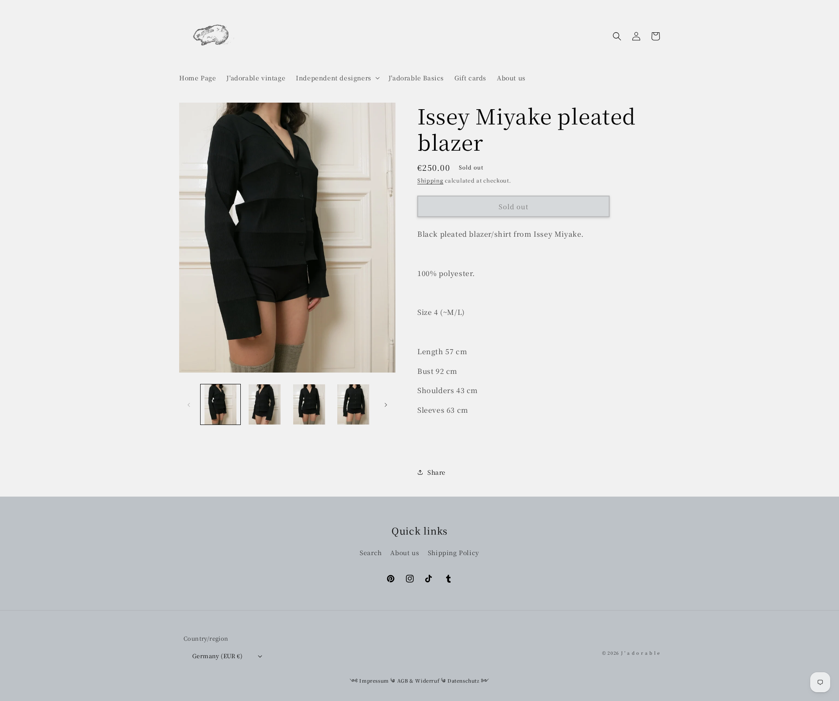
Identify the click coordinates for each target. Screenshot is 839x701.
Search (371, 552)
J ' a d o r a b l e (640, 652)
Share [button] (436, 472)
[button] (337, 78)
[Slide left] (188, 404)
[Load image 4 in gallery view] (353, 404)
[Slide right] (385, 404)
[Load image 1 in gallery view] (220, 404)
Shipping (430, 180)
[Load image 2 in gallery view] (264, 404)
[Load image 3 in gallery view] (309, 404)
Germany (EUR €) (217, 656)
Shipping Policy (453, 552)
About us (404, 552)
